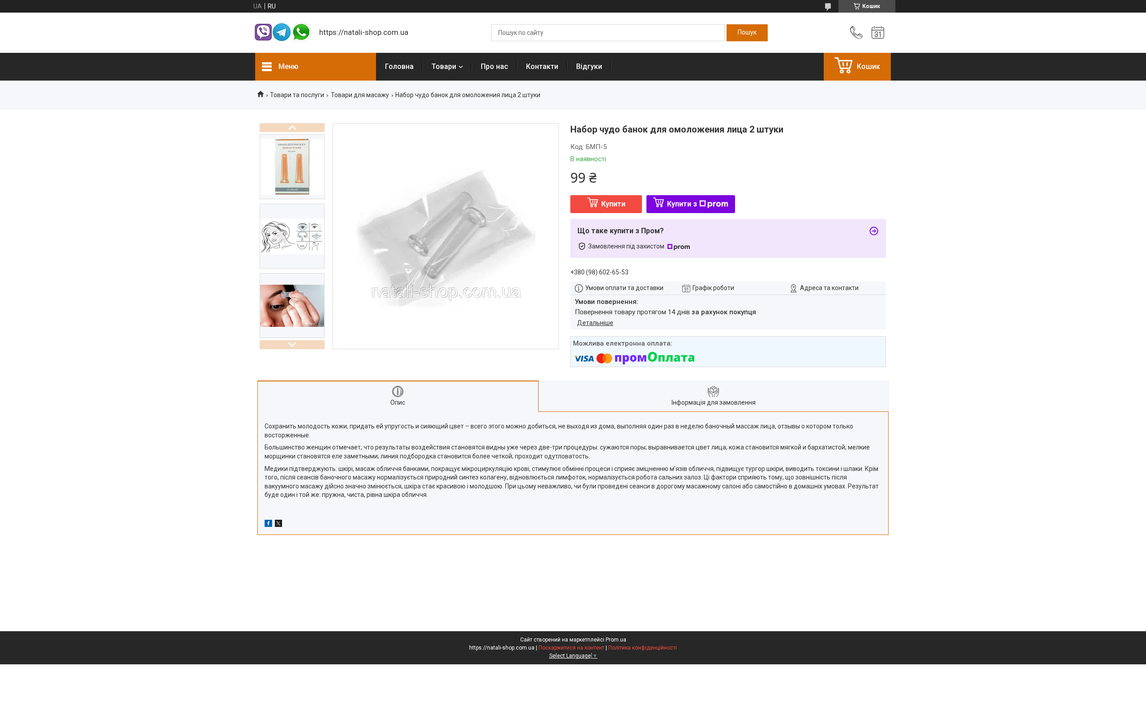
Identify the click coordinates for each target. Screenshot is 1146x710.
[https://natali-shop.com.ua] (282, 32)
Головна (399, 66)
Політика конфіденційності (642, 648)
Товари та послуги (297, 94)
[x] (278, 524)
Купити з (682, 204)
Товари (444, 66)
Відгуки (589, 66)
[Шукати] (747, 32)
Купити (613, 204)
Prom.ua (616, 640)
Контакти (542, 66)
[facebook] (268, 524)
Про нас (494, 66)
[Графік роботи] (878, 33)
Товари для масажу (360, 94)
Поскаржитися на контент (571, 648)
